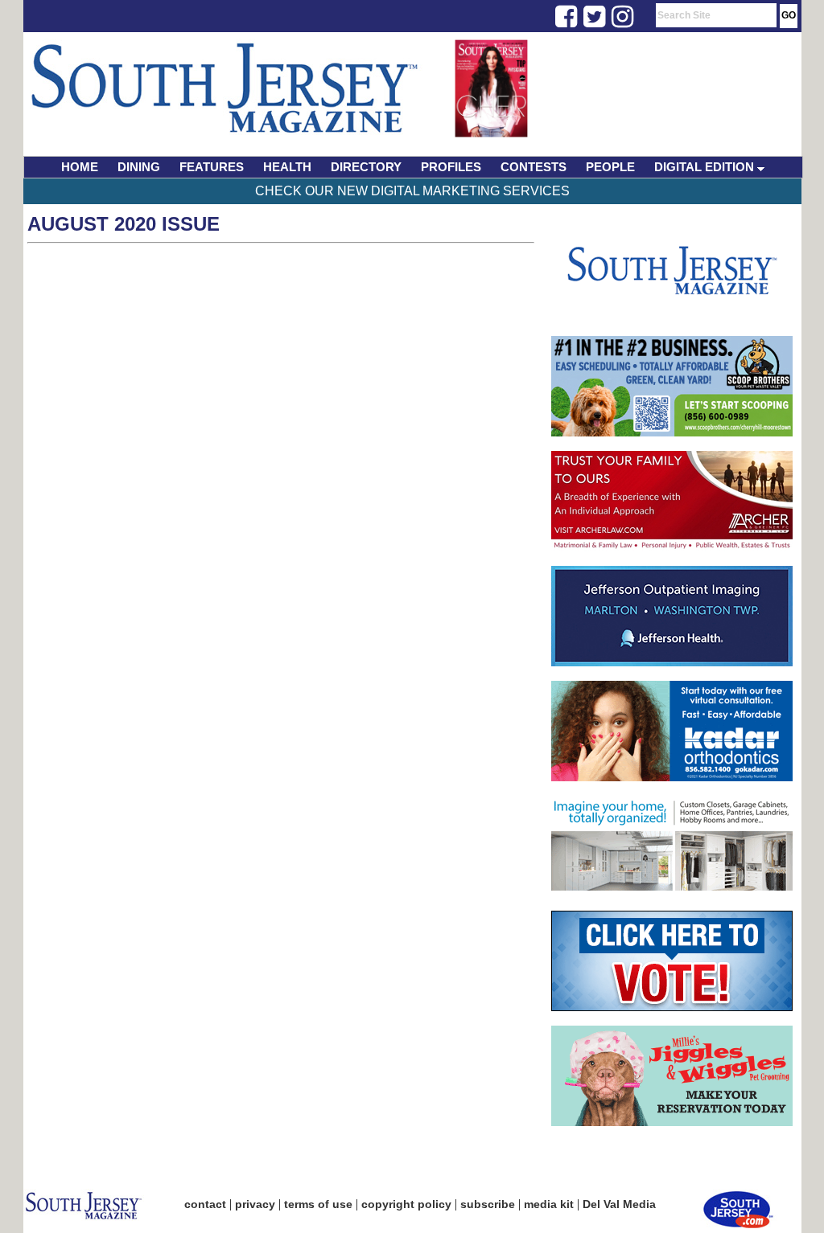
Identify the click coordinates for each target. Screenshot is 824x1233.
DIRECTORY (366, 167)
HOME (79, 167)
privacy (255, 1204)
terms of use (318, 1204)
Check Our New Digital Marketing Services (412, 191)
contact (205, 1204)
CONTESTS (533, 167)
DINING (138, 167)
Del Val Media (619, 1204)
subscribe (487, 1204)
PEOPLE (610, 167)
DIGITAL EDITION (705, 167)
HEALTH (287, 167)
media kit (549, 1204)
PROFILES (451, 167)
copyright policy (406, 1204)
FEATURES (211, 167)
